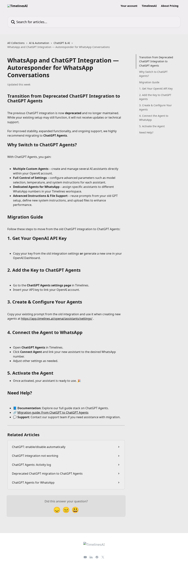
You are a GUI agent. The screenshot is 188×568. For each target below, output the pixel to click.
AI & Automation (39, 43)
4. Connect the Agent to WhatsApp (153, 118)
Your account (129, 6)
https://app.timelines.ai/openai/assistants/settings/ (56, 319)
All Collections (16, 43)
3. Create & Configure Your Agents (155, 107)
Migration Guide (149, 82)
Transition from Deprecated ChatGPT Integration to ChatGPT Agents (156, 61)
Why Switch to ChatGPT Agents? (153, 74)
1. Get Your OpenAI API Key (156, 88)
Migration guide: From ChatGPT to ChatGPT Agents (52, 412)
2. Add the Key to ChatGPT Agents (155, 97)
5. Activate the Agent (152, 126)
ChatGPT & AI (62, 43)
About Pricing (169, 6)
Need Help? (146, 132)
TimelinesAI (149, 6)
